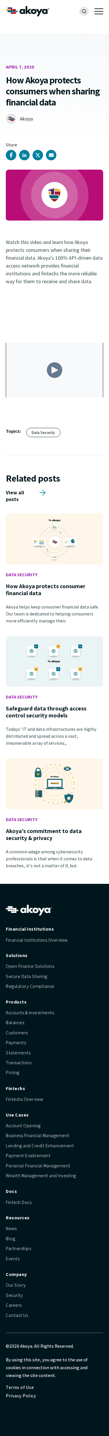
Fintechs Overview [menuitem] (24, 1099)
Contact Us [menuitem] (17, 1315)
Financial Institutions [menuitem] (30, 929)
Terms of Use (20, 1387)
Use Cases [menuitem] (17, 1115)
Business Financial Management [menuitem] (37, 1135)
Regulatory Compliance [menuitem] (30, 986)
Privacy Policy (21, 1396)
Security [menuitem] (14, 1295)
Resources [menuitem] (18, 1218)
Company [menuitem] (16, 1274)
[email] (51, 155)
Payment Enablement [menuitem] (28, 1156)
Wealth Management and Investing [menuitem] (41, 1176)
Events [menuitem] (12, 1259)
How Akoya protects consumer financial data (45, 590)
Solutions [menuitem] (17, 955)
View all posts (15, 492)
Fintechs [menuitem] (15, 1088)
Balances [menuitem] (15, 1022)
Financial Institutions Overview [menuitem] (37, 940)
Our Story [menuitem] (16, 1285)
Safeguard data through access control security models (46, 712)
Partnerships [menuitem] (18, 1248)
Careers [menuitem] (14, 1305)
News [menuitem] (11, 1228)
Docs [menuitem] (11, 1191)
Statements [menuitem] (18, 1053)
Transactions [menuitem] (18, 1063)
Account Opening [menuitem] (23, 1126)
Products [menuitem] (16, 1002)
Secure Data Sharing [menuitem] (26, 976)
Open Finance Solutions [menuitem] (30, 966)
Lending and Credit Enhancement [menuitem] (40, 1146)
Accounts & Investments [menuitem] (30, 1013)
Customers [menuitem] (17, 1033)
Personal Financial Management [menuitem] (38, 1166)
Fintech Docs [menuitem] (18, 1202)
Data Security (43, 432)
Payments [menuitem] (16, 1043)
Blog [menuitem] (10, 1239)
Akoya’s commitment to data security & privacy (44, 834)
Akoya (26, 118)
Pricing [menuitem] (12, 1072)
